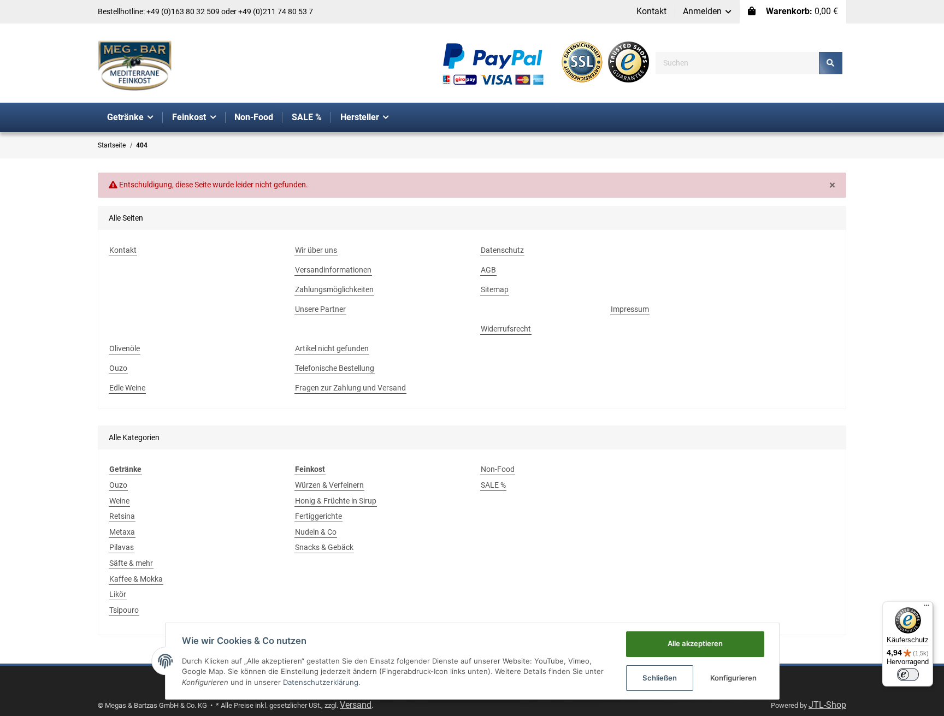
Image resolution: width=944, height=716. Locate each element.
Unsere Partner (320, 309)
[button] (707, 11)
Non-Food (498, 469)
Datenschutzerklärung (320, 682)
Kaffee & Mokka (136, 579)
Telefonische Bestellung (334, 368)
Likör (117, 594)
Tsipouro (124, 610)
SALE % (493, 485)
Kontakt (651, 11)
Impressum (630, 309)
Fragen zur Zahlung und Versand (350, 387)
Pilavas (121, 547)
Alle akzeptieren (695, 643)
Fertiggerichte (318, 516)
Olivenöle (124, 348)
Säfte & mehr (131, 563)
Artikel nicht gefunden (332, 348)
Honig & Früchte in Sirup (335, 500)
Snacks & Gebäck (324, 547)
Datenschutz (502, 250)
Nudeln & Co (316, 532)
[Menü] (926, 607)
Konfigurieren (733, 677)
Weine (119, 500)
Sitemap (495, 289)
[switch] (908, 674)
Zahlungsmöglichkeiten (334, 289)
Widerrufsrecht (506, 328)
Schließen (659, 677)
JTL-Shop (827, 705)
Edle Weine (127, 387)
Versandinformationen (333, 269)
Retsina (122, 516)
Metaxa (122, 532)
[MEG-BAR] (135, 66)
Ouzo (118, 368)
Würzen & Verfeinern (329, 485)
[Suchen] (830, 63)
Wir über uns (316, 250)
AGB (488, 269)
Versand (355, 705)
